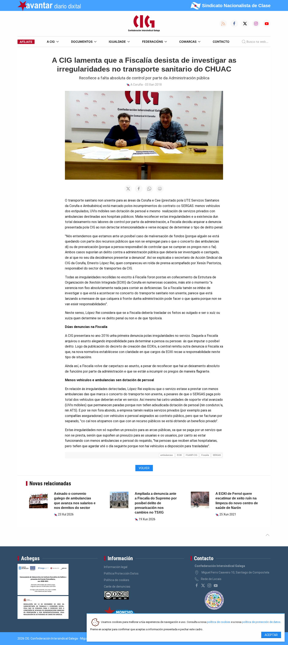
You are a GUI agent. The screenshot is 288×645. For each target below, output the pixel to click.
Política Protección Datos (121, 573)
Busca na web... (257, 41)
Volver (144, 468)
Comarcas (187, 41)
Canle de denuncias (117, 586)
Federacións (152, 41)
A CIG (51, 41)
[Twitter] (203, 585)
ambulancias (166, 455)
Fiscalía (205, 455)
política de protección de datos (261, 622)
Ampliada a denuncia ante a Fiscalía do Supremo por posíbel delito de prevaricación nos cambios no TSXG (156, 503)
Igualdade (117, 41)
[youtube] (216, 585)
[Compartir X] (128, 188)
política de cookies (218, 622)
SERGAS (217, 455)
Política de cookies (116, 580)
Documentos (82, 41)
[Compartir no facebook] (139, 188)
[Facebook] (197, 585)
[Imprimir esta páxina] (160, 188)
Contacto (221, 41)
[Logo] (144, 23)
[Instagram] (209, 585)
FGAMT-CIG (191, 455)
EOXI (179, 455)
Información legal (115, 567)
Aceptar (271, 635)
